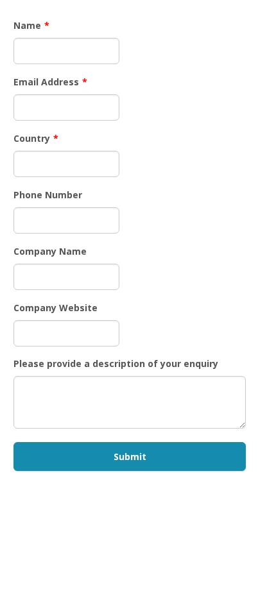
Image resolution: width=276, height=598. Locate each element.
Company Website (55, 308)
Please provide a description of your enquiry (115, 363)
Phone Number (47, 195)
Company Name (50, 251)
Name (31, 25)
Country (35, 138)
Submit (130, 456)
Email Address (50, 82)
